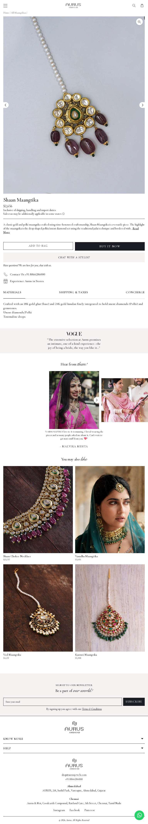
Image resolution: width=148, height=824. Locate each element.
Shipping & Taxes (73, 292)
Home (6, 12)
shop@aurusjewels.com (74, 775)
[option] (74, 438)
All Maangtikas (18, 12)
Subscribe (134, 701)
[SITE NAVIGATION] (5, 5)
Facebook (75, 810)
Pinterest (89, 810)
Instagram (59, 810)
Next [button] (96, 400)
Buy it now (109, 246)
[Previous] (6, 105)
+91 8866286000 (74, 779)
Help (7, 748)
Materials (12, 292)
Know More (13, 739)
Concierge (135, 292)
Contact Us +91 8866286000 (27, 274)
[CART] (142, 5)
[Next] (142, 105)
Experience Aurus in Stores (27, 281)
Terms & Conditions (92, 709)
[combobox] (134, 5)
